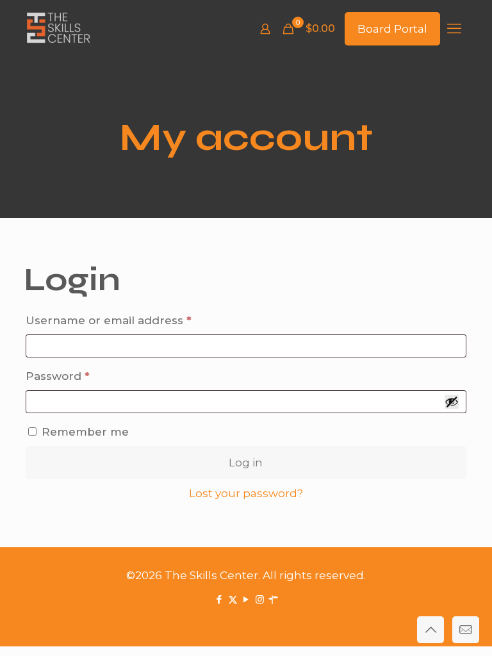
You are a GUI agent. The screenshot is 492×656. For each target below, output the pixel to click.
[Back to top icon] (430, 629)
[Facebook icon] (219, 599)
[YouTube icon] (246, 599)
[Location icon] (273, 599)
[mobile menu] (454, 29)
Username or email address (134, 320)
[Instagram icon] (260, 599)
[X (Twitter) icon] (233, 599)
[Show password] (452, 402)
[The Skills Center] (58, 29)
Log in (246, 462)
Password (84, 375)
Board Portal (392, 28)
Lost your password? (246, 493)
